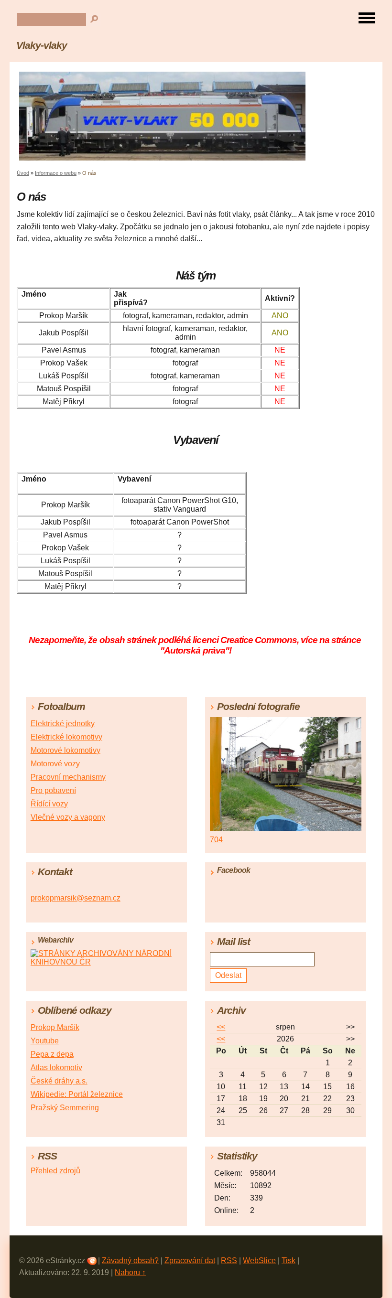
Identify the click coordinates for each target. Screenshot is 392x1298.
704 (216, 840)
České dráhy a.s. (59, 1081)
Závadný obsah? (130, 1260)
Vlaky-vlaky (41, 45)
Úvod (23, 173)
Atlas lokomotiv (56, 1067)
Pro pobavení (53, 790)
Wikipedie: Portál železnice (77, 1094)
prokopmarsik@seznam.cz (75, 898)
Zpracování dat (189, 1260)
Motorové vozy (55, 764)
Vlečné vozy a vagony (68, 817)
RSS (229, 1260)
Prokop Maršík (55, 1027)
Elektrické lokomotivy (66, 737)
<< (221, 1027)
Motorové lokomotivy (65, 750)
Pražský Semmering (65, 1108)
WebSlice (259, 1260)
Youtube (45, 1041)
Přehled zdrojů (55, 1171)
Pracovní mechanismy (68, 777)
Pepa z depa (52, 1054)
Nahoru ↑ (130, 1272)
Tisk (288, 1260)
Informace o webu (55, 173)
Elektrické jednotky (63, 723)
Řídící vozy (49, 804)
